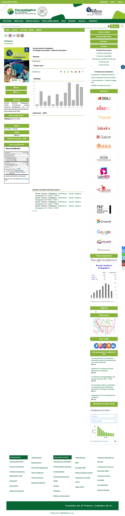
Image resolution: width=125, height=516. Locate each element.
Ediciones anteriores (32, 21)
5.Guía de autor (104, 65)
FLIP (17, 92)
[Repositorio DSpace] (68, 72)
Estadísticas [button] (93, 21)
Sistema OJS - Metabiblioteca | (60, 513)
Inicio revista (7, 21)
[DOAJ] (76, 72)
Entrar (113, 2)
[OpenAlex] (79, 72)
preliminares (36, 72)
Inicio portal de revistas (9, 2)
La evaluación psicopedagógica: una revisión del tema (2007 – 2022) (103, 378)
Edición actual (18, 21)
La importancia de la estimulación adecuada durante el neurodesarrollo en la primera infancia (103, 360)
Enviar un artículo (104, 32)
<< (32, 211)
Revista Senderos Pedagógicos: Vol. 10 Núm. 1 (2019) (58, 195)
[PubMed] (72, 72)
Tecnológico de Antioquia (18, 170)
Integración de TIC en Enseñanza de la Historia (103, 396)
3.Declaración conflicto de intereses (104, 59)
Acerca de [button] (81, 21)
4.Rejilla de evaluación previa (100, 85)
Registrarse (104, 2)
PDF (17, 88)
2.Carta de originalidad (103, 56)
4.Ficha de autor (104, 62)
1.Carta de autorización (104, 53)
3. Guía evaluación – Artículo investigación (103, 81)
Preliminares (63, 194)
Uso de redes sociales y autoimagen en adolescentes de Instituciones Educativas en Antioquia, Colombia (103, 387)
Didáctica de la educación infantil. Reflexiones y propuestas (102, 370)
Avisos (63, 21)
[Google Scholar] (61, 72)
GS (11, 166)
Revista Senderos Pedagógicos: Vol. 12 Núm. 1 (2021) (58, 207)
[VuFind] (65, 72)
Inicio (7, 30)
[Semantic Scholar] (83, 72)
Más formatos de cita (16, 115)
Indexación (72, 21)
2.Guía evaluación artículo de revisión (103, 78)
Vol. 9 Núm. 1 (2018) (27, 30)
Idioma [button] (120, 2)
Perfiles (19, 168)
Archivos (15, 30)
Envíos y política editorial (50, 21)
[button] (123, 67)
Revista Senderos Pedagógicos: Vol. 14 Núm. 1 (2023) (58, 203)
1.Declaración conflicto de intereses (103, 75)
